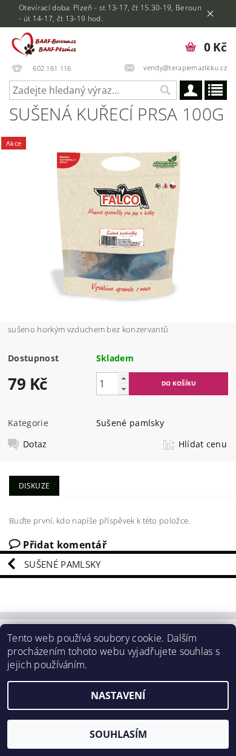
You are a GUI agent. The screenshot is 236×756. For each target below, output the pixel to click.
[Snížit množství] (123, 389)
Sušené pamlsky (130, 423)
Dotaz (35, 444)
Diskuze (34, 486)
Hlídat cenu (203, 444)
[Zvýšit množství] (123, 378)
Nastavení (118, 695)
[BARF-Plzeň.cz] (45, 43)
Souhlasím (118, 734)
